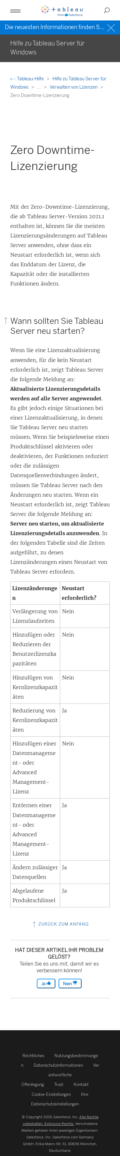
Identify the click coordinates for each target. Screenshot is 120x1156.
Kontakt (81, 1084)
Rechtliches (33, 1055)
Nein (68, 983)
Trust (58, 1084)
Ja (43, 983)
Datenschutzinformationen (58, 1065)
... (39, 87)
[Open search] (107, 10)
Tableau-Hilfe (30, 79)
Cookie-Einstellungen (51, 1094)
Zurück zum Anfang (63, 924)
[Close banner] (111, 27)
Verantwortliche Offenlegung (60, 1075)
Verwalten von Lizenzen (74, 87)
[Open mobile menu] (15, 10)
